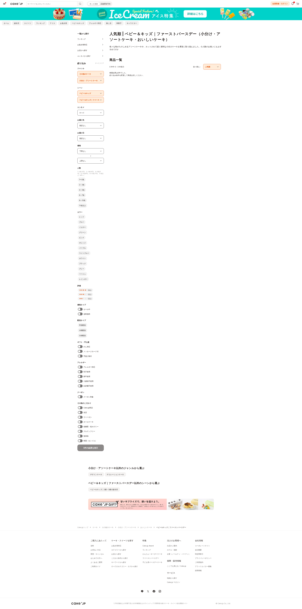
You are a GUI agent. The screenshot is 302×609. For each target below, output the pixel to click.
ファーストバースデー (151, 558)
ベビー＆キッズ (78, 23)
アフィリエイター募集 (203, 566)
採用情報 (198, 570)
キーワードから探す (118, 562)
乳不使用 (87, 372)
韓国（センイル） (90, 441)
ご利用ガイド (96, 566)
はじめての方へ (96, 558)
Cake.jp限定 (88, 408)
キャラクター (132, 23)
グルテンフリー (89, 431)
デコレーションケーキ (115, 474)
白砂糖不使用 (88, 386)
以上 (90, 290)
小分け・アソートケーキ (127, 527)
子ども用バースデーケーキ (152, 562)
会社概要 (198, 550)
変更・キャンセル (97, 554)
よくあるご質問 (96, 562)
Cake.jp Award (148, 546)
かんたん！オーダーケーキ (152, 554)
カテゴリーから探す (118, 550)
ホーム (6, 23)
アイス (52, 23)
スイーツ (27, 23)
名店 (85, 412)
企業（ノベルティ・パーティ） (178, 554)
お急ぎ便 (63, 23)
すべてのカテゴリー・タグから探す (124, 566)
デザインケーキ (96, 474)
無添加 (86, 436)
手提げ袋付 (88, 356)
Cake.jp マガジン (173, 582)
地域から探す (172, 578)
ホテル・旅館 (172, 550)
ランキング (40, 23)
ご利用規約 (199, 562)
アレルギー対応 (95, 23)
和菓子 (119, 23)
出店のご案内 (172, 546)
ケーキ (95, 527)
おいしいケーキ (146, 527)
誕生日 (16, 23)
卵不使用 (87, 376)
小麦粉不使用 (88, 381)
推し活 (108, 23)
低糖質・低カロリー (91, 427)
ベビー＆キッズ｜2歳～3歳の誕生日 (104, 489)
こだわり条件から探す (119, 558)
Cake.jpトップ (82, 527)
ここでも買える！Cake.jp (176, 566)
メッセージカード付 (91, 351)
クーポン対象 (88, 397)
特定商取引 (199, 554)
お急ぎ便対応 (116, 546)
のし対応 (87, 347)
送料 (92, 546)
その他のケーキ (107, 527)
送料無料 (87, 314)
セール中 (87, 309)
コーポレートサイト (202, 546)
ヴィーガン (88, 417)
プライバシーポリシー (203, 558)
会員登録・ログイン (280, 4)
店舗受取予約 (105, 4)
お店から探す (116, 554)
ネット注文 (94, 4)
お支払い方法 (96, 550)
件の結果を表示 (90, 448)
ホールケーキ (88, 422)
